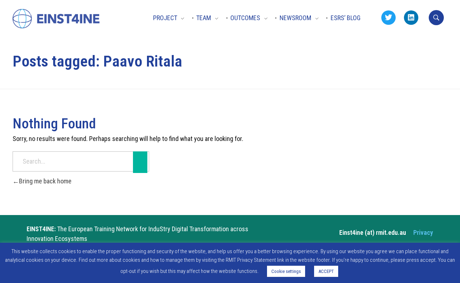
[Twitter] (388, 17)
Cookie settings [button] (286, 271)
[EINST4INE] (57, 19)
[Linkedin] (411, 17)
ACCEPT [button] (326, 271)
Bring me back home (45, 181)
